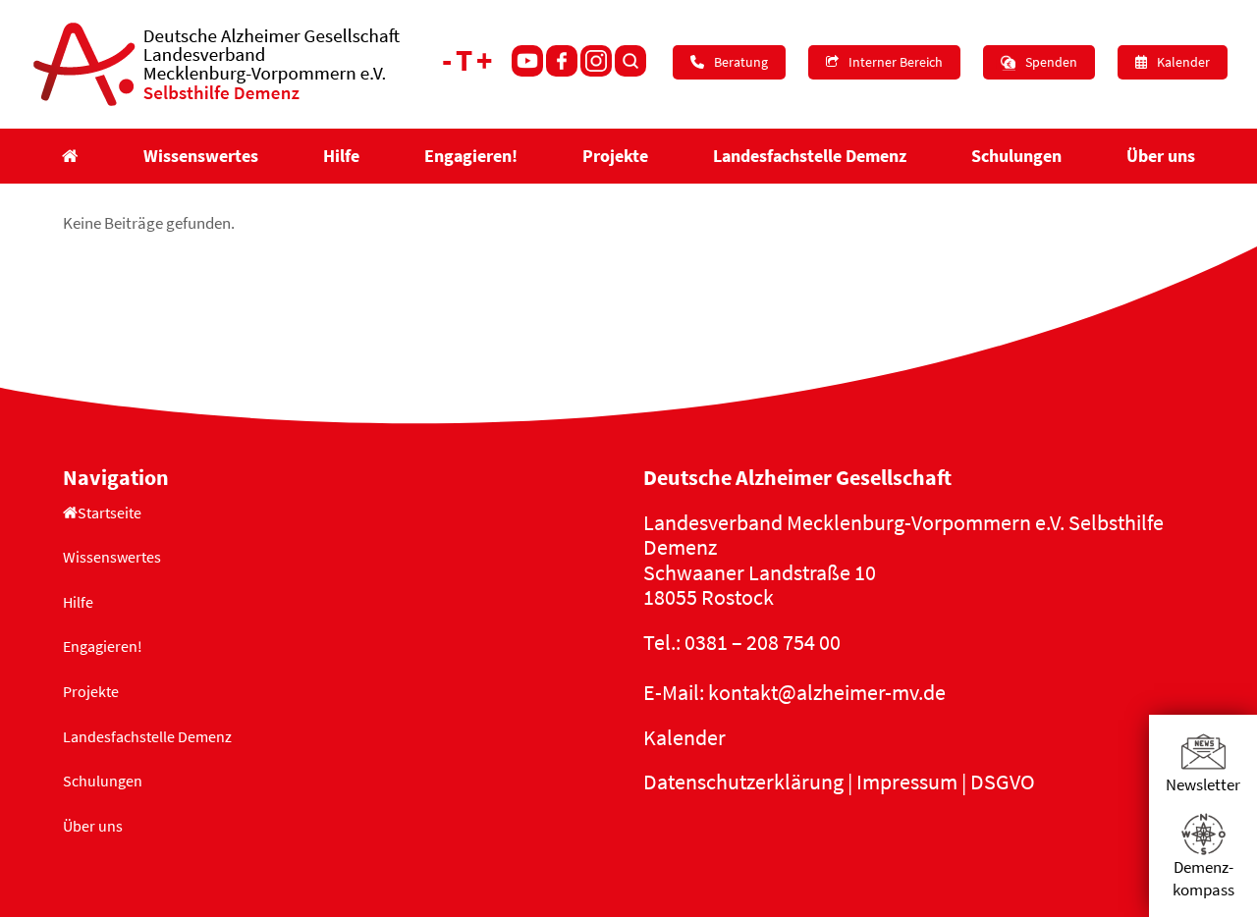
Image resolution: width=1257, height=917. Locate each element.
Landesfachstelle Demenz (147, 736)
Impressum (906, 781)
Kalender (684, 737)
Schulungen (102, 780)
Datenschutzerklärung (743, 781)
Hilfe (78, 602)
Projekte (91, 691)
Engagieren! (102, 646)
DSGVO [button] (1002, 781)
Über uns (93, 826)
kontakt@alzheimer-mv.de (827, 692)
